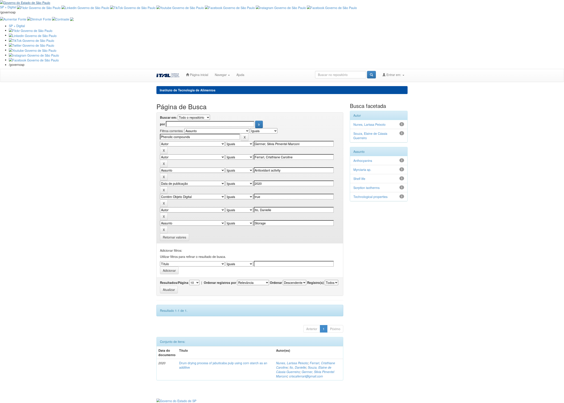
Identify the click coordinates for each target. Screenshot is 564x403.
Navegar (221, 74)
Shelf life (359, 178)
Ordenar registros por (220, 282)
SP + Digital (8, 7)
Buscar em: (168, 117)
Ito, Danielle (297, 367)
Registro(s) (315, 282)
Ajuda (240, 74)
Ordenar (276, 282)
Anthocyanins (362, 160)
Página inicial (198, 74)
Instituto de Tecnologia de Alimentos (187, 90)
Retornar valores (174, 237)
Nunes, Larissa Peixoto (292, 363)
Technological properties (370, 196)
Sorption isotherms (366, 187)
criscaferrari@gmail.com (306, 376)
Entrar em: (394, 74)
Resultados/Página (174, 282)
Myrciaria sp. (362, 169)
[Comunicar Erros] (72, 19)
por (162, 124)
